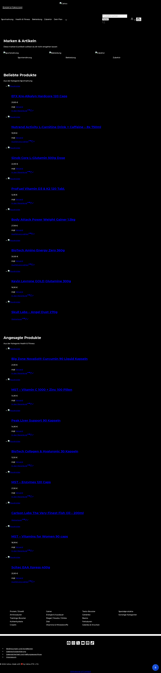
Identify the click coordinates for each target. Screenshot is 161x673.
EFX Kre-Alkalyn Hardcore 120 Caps (39, 96)
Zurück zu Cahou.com (12, 8)
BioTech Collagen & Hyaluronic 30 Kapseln (44, 451)
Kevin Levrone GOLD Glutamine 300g (41, 281)
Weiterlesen (16, 319)
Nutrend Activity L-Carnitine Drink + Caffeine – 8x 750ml (56, 127)
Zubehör (48, 19)
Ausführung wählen (19, 142)
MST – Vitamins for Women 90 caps (39, 536)
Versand (19, 107)
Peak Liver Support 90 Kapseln (35, 420)
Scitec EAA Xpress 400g (30, 567)
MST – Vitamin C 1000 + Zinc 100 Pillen (41, 389)
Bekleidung (37, 19)
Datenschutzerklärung (16, 651)
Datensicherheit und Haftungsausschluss (24, 654)
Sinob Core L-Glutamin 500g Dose (38, 158)
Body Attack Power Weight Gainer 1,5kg (43, 219)
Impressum (11, 657)
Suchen (105, 19)
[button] (134, 19)
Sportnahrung (7, 19)
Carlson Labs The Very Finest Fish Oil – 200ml (47, 513)
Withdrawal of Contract (80, 672)
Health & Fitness (22, 19)
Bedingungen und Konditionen (19, 649)
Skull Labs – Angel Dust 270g (34, 312)
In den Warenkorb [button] (19, 111)
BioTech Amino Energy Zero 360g (38, 250)
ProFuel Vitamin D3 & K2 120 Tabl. (38, 189)
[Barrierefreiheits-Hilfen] (155, 667)
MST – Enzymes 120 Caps (31, 482)
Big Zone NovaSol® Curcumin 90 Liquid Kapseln (49, 359)
